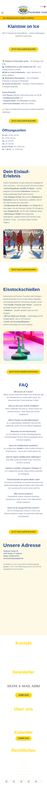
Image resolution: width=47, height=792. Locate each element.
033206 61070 (14, 556)
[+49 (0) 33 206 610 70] (6, 652)
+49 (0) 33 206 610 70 (17, 652)
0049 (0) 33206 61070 (12, 2)
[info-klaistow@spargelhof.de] (6, 656)
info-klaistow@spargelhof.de (13, 558)
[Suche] (9, 13)
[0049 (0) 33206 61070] (2, 2)
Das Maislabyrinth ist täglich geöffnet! (18, 18)
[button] (2, 13)
